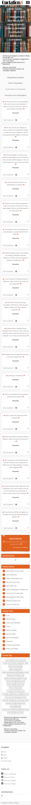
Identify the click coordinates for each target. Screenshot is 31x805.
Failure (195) (24, 709)
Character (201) (20, 703)
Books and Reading (12, 637)
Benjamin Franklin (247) (13, 601)
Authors (5, 758)
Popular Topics (8, 611)
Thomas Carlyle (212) (12, 604)
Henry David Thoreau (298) (14, 593)
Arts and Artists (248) (15, 688)
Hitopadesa (15, 113)
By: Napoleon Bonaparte (20, 547)
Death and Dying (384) (15, 666)
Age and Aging (10, 634)
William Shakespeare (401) (14, 578)
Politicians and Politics (13, 645)
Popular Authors (8, 567)
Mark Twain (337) (11, 586)
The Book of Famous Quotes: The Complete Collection (13, 69)
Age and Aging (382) (16, 669)
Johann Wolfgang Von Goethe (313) (17, 589)
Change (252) (20, 685)
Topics (4, 755)
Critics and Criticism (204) (20, 700)
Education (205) (7, 700)
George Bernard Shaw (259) (14, 597)
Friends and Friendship (13, 623)
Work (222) (25, 694)
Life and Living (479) (19, 660)
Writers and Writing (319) (12, 678)
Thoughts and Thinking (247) (15, 691)
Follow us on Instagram (10, 780)
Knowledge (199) (15, 706)
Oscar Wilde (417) (11, 575)
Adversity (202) (10, 703)
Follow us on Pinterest (10, 783)
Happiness (9, 641)
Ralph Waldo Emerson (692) (15, 571)
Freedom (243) (16, 694)
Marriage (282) (20, 681)
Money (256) (11, 685)
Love (7, 615)
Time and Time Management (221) (15, 697)
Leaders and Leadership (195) (11, 709)
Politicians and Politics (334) (15, 675)
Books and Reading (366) (10, 672)
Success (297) (11, 681)
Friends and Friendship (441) (11, 663)
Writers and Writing (12, 649)
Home (4, 752)
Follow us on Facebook (10, 774)
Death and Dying (11, 630)
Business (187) (19, 713)
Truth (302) (23, 678)
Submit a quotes (7, 761)
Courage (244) (7, 694)
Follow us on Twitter (9, 777)
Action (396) (24, 663)
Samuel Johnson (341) (13, 582)
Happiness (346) (23, 672)
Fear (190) (11, 713)
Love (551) (9, 660)
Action (8, 626)
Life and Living (10, 619)
